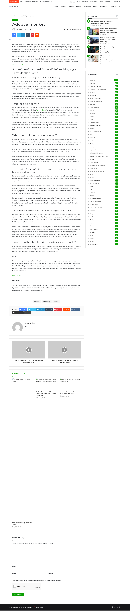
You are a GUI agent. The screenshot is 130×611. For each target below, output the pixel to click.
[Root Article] (13, 6)
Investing (92, 232)
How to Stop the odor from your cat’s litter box (69, 393)
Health (95, 6)
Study (91, 214)
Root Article (19, 29)
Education (93, 95)
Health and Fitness (95, 86)
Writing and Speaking (96, 153)
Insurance (93, 211)
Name (14, 566)
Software (92, 113)
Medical (92, 144)
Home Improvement (96, 101)
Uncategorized (94, 122)
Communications (95, 180)
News (91, 186)
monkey (47, 302)
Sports (92, 177)
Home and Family (95, 162)
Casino (92, 223)
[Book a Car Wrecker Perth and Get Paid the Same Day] (93, 40)
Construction (93, 168)
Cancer (92, 238)
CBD (91, 189)
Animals (20, 16)
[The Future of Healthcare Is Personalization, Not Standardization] (93, 58)
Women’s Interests (95, 198)
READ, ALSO (16, 276)
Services (92, 92)
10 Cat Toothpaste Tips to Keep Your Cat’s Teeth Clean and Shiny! (46, 393)
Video (91, 235)
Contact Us (116, 1)
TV (90, 226)
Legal (91, 174)
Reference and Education (97, 165)
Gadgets (92, 192)
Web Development (95, 131)
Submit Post (103, 6)
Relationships (94, 204)
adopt (37, 302)
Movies (92, 220)
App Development (95, 125)
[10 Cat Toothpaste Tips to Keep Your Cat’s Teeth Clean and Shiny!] (46, 384)
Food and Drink (94, 141)
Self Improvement (95, 217)
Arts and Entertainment (97, 171)
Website (50, 573)
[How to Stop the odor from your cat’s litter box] (70, 384)
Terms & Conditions (105, 1)
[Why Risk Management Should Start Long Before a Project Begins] (93, 31)
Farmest (92, 241)
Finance (78, 6)
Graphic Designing (95, 201)
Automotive (93, 138)
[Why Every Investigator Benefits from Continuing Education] (93, 49)
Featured (92, 80)
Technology (87, 6)
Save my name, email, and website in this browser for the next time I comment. (38, 580)
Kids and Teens (94, 183)
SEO (91, 135)
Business (63, 6)
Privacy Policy (94, 1)
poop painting (41, 110)
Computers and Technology (98, 89)
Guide (91, 119)
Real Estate (93, 150)
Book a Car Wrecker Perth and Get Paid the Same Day (108, 40)
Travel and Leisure (95, 98)
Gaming (92, 116)
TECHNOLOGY (94, 229)
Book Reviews (94, 244)
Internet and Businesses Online (99, 156)
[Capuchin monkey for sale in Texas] (22, 449)
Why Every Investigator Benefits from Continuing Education (108, 49)
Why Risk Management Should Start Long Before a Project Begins (108, 30)
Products (92, 147)
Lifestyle (92, 104)
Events (92, 195)
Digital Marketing (95, 107)
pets (56, 302)
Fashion (71, 6)
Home (78, 1)
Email (14, 573)
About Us (85, 1)
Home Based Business (96, 208)
